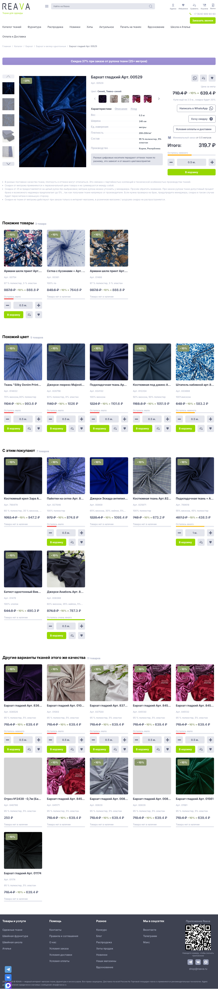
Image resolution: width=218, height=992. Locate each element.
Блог (99, 936)
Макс (146, 942)
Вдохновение (104, 967)
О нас (52, 942)
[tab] (101, 109)
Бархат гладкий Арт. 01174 (22, 873)
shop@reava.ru (198, 968)
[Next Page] (8, 164)
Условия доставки (60, 954)
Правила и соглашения (63, 936)
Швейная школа (12, 942)
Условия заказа (59, 948)
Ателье (6, 948)
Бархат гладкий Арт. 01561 (195, 798)
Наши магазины (106, 961)
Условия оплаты (59, 961)
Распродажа (104, 942)
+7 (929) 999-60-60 (205, 13)
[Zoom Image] (52, 121)
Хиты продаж (104, 948)
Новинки (101, 954)
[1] (8, 88)
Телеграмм (150, 936)
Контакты (55, 929)
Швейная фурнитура (15, 936)
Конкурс (101, 929)
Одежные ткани (12, 929)
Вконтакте (149, 929)
